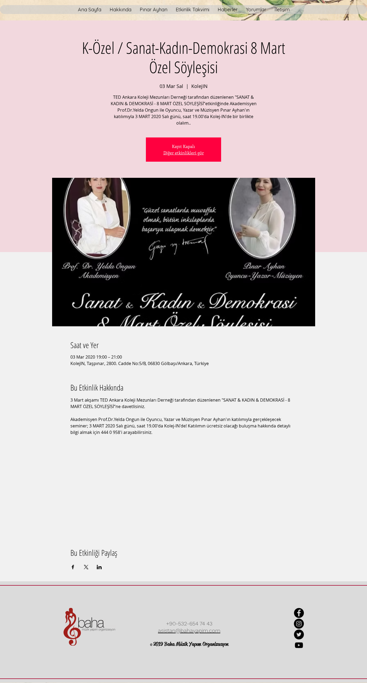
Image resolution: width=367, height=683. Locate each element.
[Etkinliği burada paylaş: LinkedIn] (99, 567)
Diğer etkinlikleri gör (183, 152)
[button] (153, 9)
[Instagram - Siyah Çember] (299, 624)
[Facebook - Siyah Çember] (299, 613)
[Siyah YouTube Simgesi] (299, 645)
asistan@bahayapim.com (189, 630)
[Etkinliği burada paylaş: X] (86, 567)
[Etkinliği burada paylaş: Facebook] (72, 567)
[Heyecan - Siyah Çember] (299, 634)
